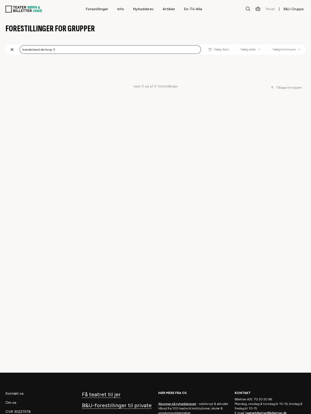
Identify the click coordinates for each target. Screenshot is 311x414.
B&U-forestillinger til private (117, 405)
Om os (10, 402)
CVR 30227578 (18, 411)
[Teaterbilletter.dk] (24, 9)
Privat (270, 9)
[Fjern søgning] (12, 49)
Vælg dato (221, 49)
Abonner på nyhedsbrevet (177, 404)
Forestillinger (97, 9)
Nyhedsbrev (143, 9)
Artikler (169, 9)
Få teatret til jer (101, 394)
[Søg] (248, 9)
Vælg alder (248, 49)
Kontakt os (14, 393)
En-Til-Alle (193, 9)
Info (120, 9)
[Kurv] (258, 9)
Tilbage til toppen (289, 88)
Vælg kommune (284, 49)
